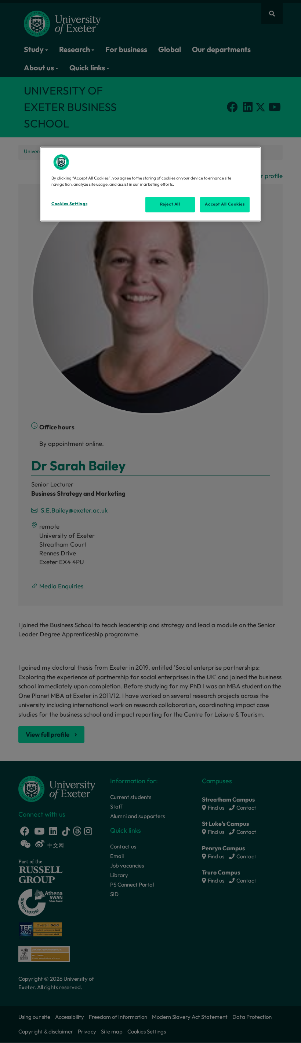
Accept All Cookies (224, 204)
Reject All (170, 204)
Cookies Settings (69, 204)
